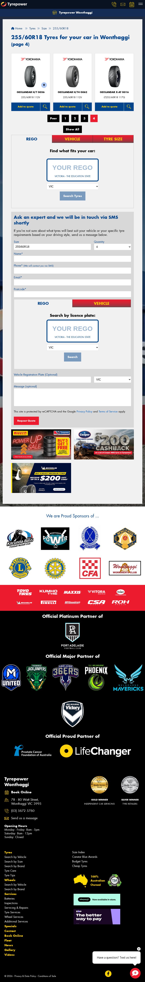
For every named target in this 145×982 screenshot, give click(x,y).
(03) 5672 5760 (22, 811)
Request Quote (26, 420)
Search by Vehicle (15, 857)
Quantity (99, 242)
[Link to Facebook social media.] (108, 974)
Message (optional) (25, 386)
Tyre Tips (9, 875)
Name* (18, 254)
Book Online (13, 936)
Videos (9, 955)
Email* (18, 277)
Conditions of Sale (47, 976)
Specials (10, 926)
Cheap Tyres (79, 866)
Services (10, 894)
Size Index (78, 852)
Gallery (9, 950)
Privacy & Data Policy (25, 976)
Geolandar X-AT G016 (114, 92)
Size (16, 242)
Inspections (11, 903)
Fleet (7, 940)
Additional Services (16, 921)
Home (18, 28)
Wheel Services (13, 917)
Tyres (8, 852)
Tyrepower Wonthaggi (75, 12)
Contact (10, 931)
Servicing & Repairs (16, 908)
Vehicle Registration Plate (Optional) (35, 374)
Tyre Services (12, 912)
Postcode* (20, 289)
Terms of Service (108, 411)
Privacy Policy (84, 411)
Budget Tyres (79, 861)
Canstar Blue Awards (84, 857)
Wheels (9, 880)
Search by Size (13, 861)
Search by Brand (14, 866)
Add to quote (26, 106)
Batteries (9, 898)
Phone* (34, 265)
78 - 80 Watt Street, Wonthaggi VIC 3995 (26, 802)
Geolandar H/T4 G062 (72, 92)
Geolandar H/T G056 (31, 92)
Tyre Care (10, 871)
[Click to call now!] (114, 4)
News (8, 945)
